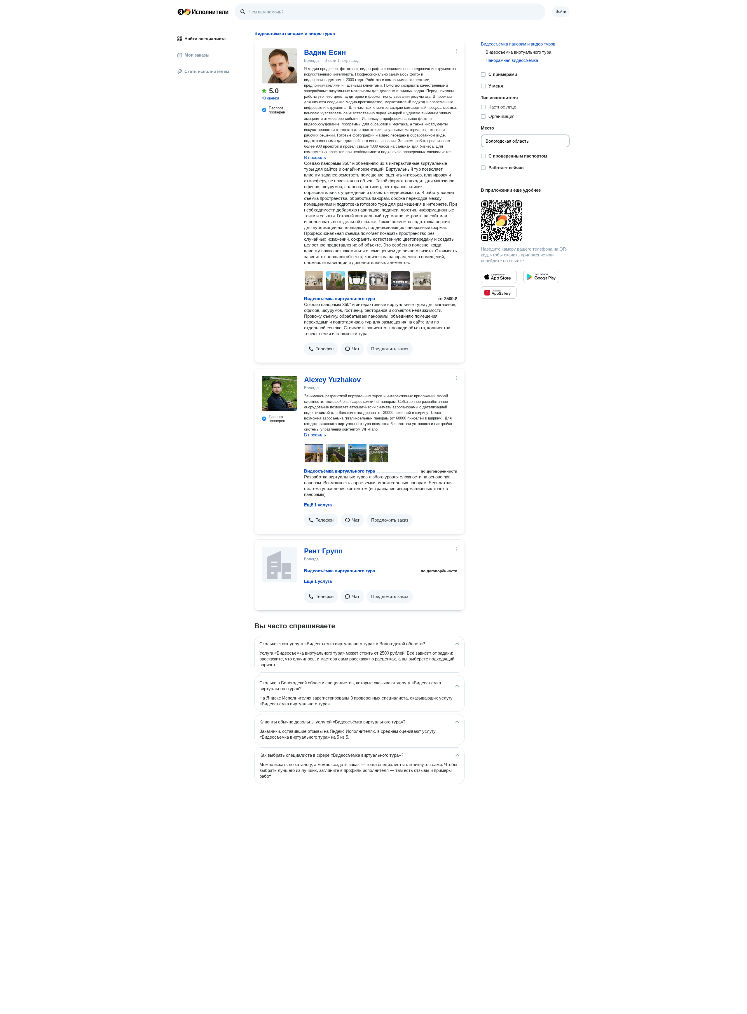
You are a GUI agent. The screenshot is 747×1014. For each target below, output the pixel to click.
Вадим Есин (325, 52)
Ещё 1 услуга (318, 504)
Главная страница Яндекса (180, 11)
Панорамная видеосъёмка (512, 60)
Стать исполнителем (206, 71)
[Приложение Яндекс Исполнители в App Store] (498, 277)
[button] (321, 348)
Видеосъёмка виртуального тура (339, 298)
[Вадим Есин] (279, 65)
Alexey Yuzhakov (332, 380)
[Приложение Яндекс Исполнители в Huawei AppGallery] (498, 292)
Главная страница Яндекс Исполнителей (203, 11)
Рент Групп (323, 551)
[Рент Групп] (279, 564)
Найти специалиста (205, 38)
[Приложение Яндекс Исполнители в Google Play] (541, 277)
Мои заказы (197, 55)
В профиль (315, 157)
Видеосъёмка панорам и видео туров (518, 43)
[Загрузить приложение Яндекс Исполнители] (525, 221)
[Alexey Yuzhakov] (279, 393)
